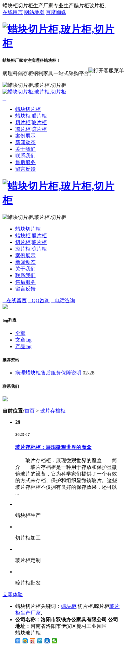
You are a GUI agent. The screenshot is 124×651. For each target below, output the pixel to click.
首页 (29, 410)
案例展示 (25, 135)
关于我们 (25, 149)
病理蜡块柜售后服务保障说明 (49, 372)
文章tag (23, 339)
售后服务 (25, 162)
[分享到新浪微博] (32, 640)
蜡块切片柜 (28, 109)
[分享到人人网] (47, 640)
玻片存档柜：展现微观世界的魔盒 (53, 447)
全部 (20, 333)
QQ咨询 (39, 300)
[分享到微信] (54, 640)
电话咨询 (63, 300)
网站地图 (34, 12)
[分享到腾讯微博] (40, 640)
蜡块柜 (68, 606)
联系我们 (25, 155)
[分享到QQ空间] (25, 640)
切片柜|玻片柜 (31, 122)
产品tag (23, 346)
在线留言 (13, 12)
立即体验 (13, 594)
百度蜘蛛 (56, 12)
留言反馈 (25, 169)
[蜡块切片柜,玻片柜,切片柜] (62, 43)
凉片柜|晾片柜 (31, 129)
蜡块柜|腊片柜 (31, 115)
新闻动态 (25, 142)
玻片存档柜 (52, 410)
